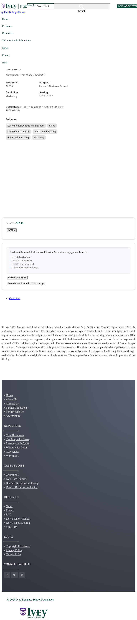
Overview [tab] (14, 298)
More (4, 62)
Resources (7, 33)
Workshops (12, 455)
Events (6, 55)
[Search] (82, 6)
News (5, 47)
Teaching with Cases (17, 439)
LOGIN (11, 230)
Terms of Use (13, 554)
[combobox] (43, 6)
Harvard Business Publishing (22, 483)
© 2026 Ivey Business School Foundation (30, 599)
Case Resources (15, 435)
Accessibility (13, 415)
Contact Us (12, 403)
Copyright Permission (18, 546)
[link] (26, 125)
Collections (12, 474)
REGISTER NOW (17, 277)
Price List (11, 526)
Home (5, 18)
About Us (11, 399)
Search (31, 5)
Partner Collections (16, 407)
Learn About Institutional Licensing (26, 283)
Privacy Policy (14, 550)
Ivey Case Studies (16, 478)
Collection (7, 26)
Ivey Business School (18, 518)
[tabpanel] (68, 343)
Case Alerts (12, 451)
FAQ (9, 514)
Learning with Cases (17, 443)
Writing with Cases (16, 447)
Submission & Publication (16, 40)
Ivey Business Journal (18, 522)
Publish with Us (15, 411)
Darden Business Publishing (22, 487)
